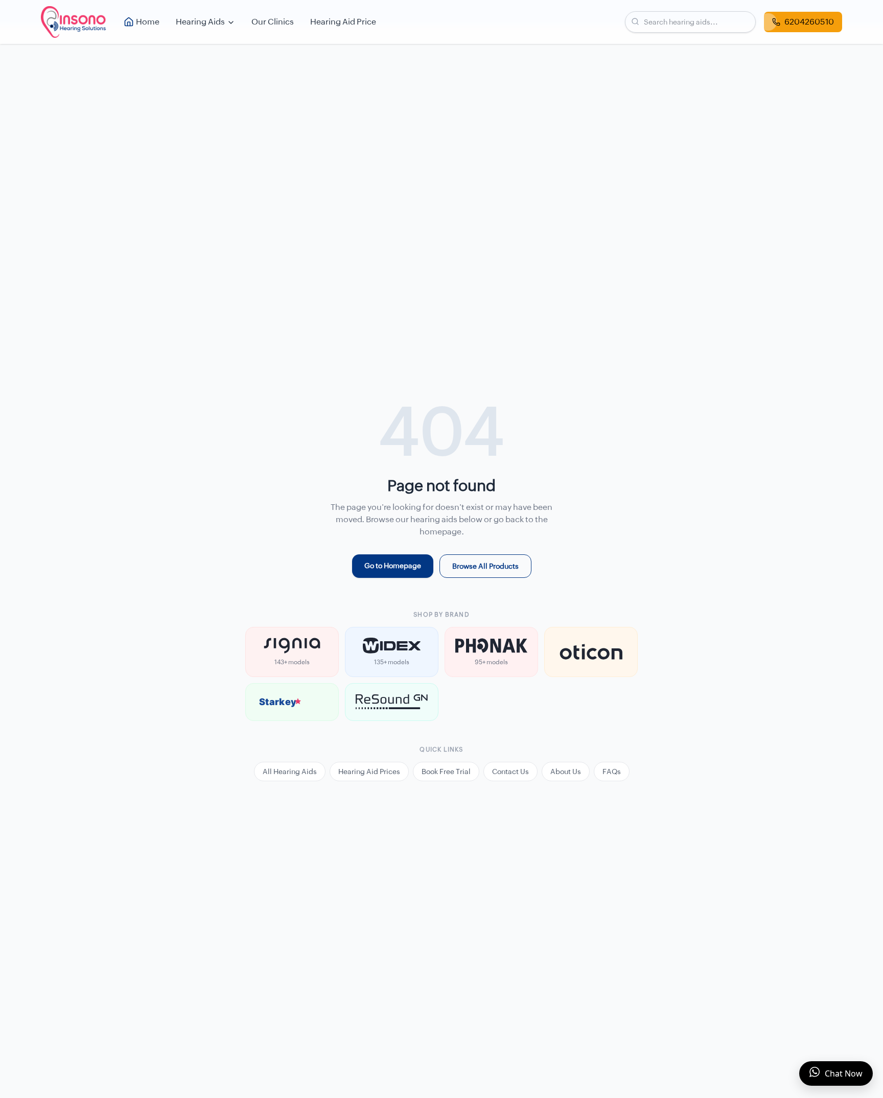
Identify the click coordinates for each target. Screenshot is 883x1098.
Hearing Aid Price (343, 22)
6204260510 (809, 22)
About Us (565, 771)
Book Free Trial (446, 771)
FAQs (611, 771)
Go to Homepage (392, 566)
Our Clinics (272, 22)
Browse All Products (485, 566)
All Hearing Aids (290, 771)
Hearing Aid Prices (369, 771)
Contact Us (510, 771)
